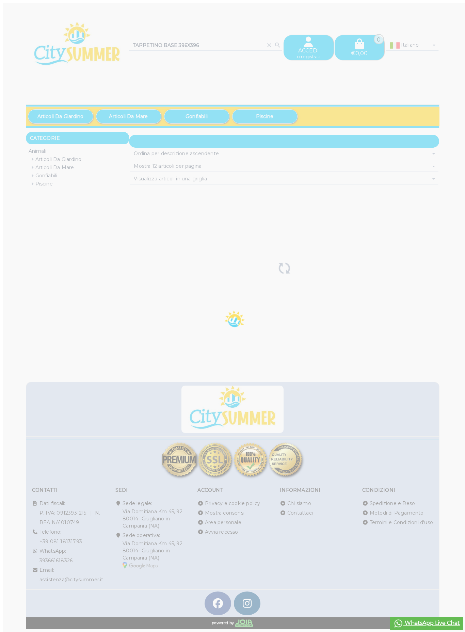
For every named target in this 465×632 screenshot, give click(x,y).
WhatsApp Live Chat (431, 623)
